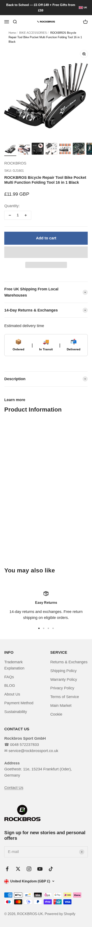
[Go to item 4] (51, 149)
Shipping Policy (63, 671)
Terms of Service (64, 697)
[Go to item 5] (65, 149)
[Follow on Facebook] (7, 869)
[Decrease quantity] (9, 215)
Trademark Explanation (14, 665)
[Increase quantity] (25, 215)
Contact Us (13, 788)
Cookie (56, 714)
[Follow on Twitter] (18, 869)
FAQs (9, 677)
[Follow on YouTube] (40, 869)
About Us (12, 694)
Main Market (60, 705)
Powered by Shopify (60, 914)
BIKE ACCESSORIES (33, 32)
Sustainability (15, 712)
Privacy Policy (62, 688)
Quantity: (12, 206)
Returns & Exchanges (69, 662)
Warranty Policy (63, 679)
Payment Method (18, 703)
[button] (46, 252)
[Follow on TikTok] (51, 869)
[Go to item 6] (79, 149)
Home (12, 32)
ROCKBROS (15, 163)
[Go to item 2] (24, 149)
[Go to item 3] (38, 149)
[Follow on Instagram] (29, 869)
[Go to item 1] (10, 149)
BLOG (9, 685)
